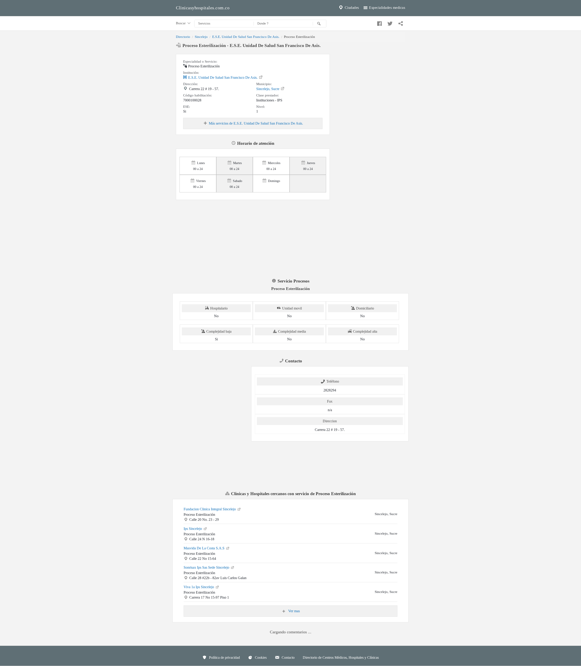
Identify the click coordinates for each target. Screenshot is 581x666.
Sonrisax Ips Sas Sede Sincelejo (207, 567)
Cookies (260, 656)
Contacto (288, 656)
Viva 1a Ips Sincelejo (199, 587)
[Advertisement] (369, 82)
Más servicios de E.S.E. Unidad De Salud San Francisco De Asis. (256, 123)
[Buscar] (319, 23)
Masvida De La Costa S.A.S (204, 548)
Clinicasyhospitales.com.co (202, 7)
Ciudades (351, 8)
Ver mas (293, 611)
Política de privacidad (224, 656)
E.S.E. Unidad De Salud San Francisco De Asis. (245, 37)
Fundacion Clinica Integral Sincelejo (210, 509)
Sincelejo (201, 37)
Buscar (181, 23)
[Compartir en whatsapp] (400, 22)
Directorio (183, 37)
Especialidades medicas (386, 8)
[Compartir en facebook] (379, 22)
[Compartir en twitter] (389, 22)
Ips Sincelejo (193, 529)
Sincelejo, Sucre (268, 89)
